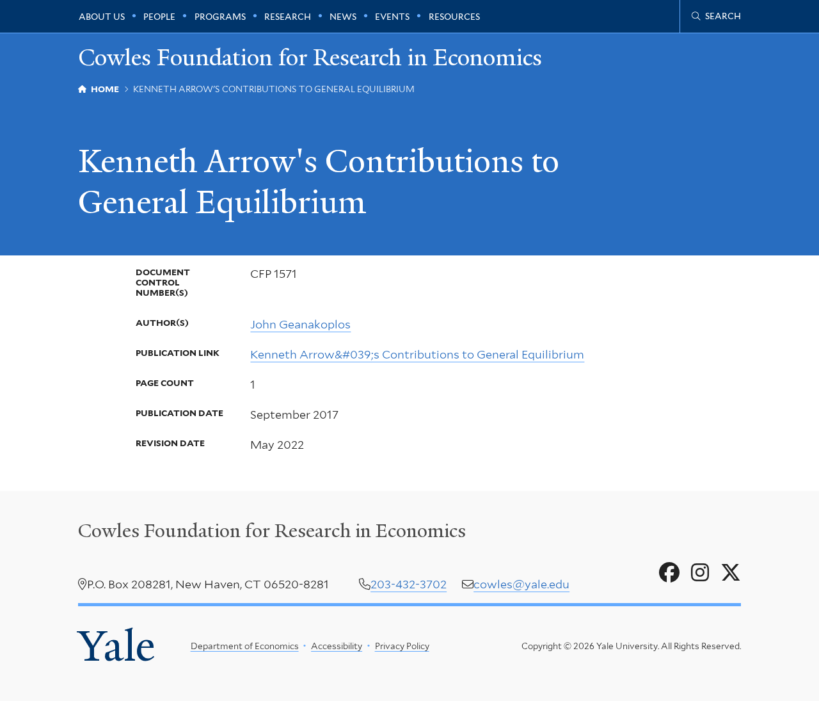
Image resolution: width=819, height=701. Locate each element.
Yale (116, 645)
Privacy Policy (402, 646)
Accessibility (336, 646)
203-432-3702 (408, 584)
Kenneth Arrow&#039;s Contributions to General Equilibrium (417, 354)
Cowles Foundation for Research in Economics (310, 57)
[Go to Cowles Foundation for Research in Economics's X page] (730, 573)
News (343, 17)
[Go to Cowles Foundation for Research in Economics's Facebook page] (669, 573)
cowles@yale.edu (521, 584)
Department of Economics (245, 646)
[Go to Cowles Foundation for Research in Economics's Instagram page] (700, 573)
